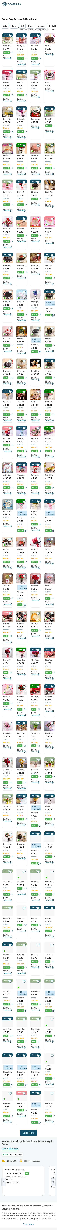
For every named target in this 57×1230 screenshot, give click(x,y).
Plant (30, 26)
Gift (22, 26)
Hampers (40, 26)
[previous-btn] (4, 1182)
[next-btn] (53, 1182)
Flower (14, 26)
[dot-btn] (6, 41)
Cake (5, 26)
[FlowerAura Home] (11, 5)
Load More (28, 1132)
